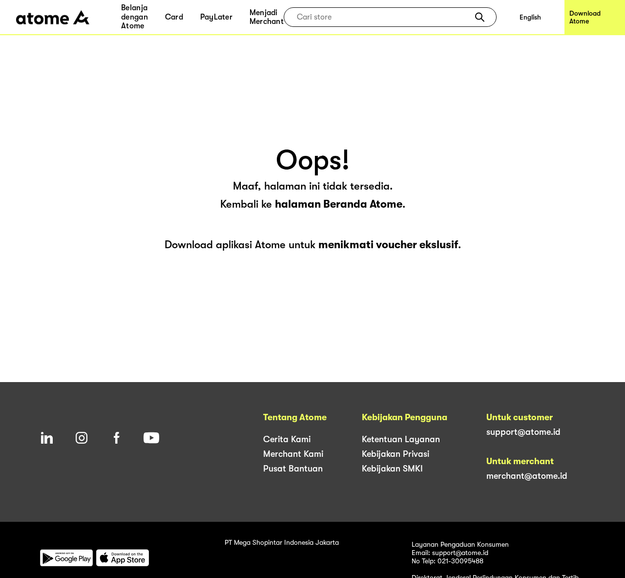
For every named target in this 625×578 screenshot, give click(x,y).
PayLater (216, 17)
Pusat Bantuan (293, 468)
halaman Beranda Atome (338, 204)
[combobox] (383, 17)
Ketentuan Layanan (401, 439)
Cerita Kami (287, 439)
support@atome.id (523, 432)
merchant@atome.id (526, 476)
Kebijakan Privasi (395, 454)
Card (174, 17)
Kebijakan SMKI (392, 468)
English (530, 17)
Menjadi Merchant (267, 17)
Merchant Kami (293, 454)
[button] (479, 17)
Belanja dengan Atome (134, 16)
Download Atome (585, 17)
